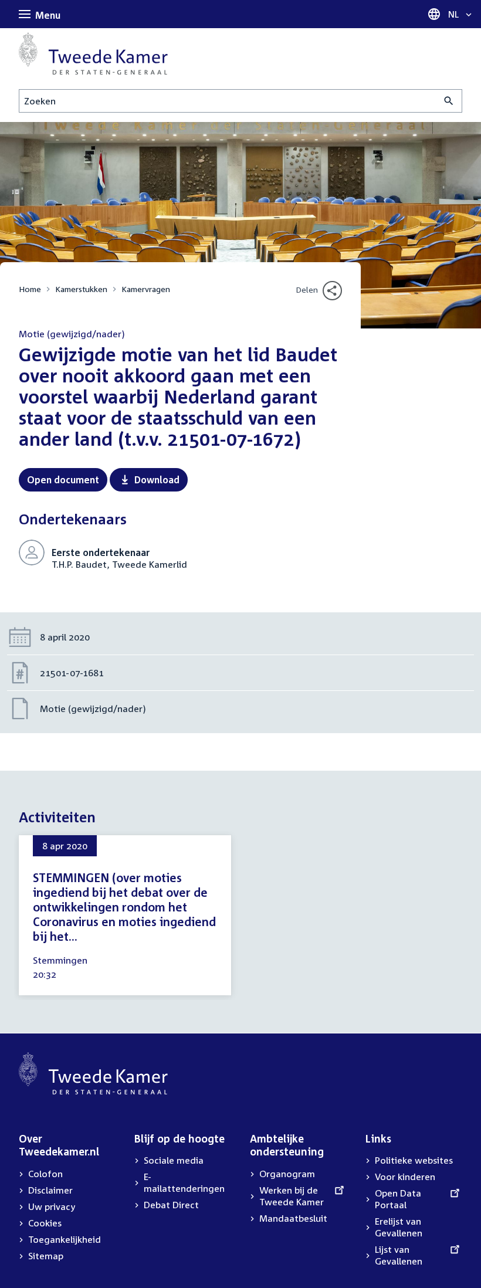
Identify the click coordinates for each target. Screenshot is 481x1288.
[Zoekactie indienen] (449, 101)
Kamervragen (145, 289)
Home (30, 289)
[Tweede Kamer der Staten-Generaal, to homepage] (93, 53)
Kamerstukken (81, 289)
